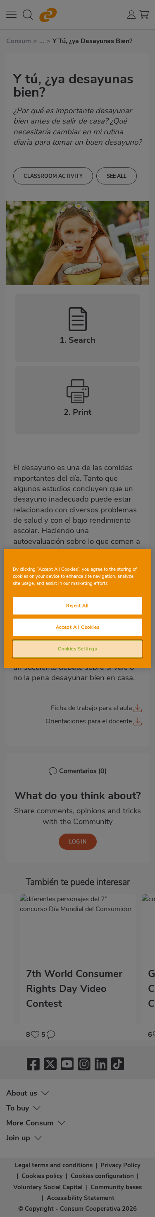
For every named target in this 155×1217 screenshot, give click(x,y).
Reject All (77, 605)
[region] (77, 608)
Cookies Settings (77, 648)
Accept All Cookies (77, 627)
